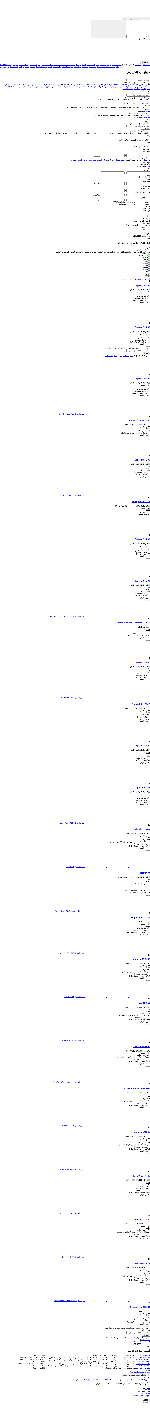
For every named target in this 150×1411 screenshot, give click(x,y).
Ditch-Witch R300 (143, 1360)
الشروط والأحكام (143, 1379)
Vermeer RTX (144, 1355)
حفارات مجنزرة (115, 65)
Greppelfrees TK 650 (139, 1307)
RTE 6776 (145, 873)
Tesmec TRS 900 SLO (139, 420)
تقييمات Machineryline (105, 1379)
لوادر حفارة (78, 65)
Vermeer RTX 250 (141, 959)
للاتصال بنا (134, 1372)
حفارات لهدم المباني (81, 67)
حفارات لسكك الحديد (107, 67)
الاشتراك (146, 353)
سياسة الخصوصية (125, 356)
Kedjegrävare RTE (141, 502)
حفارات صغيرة (103, 65)
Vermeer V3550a (142, 1132)
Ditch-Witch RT (144, 1357)
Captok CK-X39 (142, 285)
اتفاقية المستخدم (111, 356)
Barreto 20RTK (142, 1263)
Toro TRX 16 (144, 1003)
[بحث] (108, 29)
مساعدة (141, 1372)
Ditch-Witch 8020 (141, 1046)
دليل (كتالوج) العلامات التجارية (86, 1379)
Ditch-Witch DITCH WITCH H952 (134, 623)
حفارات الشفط (94, 67)
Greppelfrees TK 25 (140, 917)
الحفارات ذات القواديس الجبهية (11, 67)
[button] (75, 50)
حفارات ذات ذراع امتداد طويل (29, 65)
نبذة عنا (147, 1372)
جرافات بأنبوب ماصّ (46, 67)
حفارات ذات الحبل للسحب (63, 67)
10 (143, 1342)
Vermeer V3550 (144, 1362)
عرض (147, 234)
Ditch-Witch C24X (141, 829)
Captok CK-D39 (142, 460)
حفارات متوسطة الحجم (65, 65)
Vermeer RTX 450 (141, 1219)
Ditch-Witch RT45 (141, 1176)
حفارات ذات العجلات (90, 65)
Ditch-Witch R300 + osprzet (136, 1088)
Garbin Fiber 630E (141, 704)
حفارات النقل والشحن (49, 65)
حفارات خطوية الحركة (31, 67)
